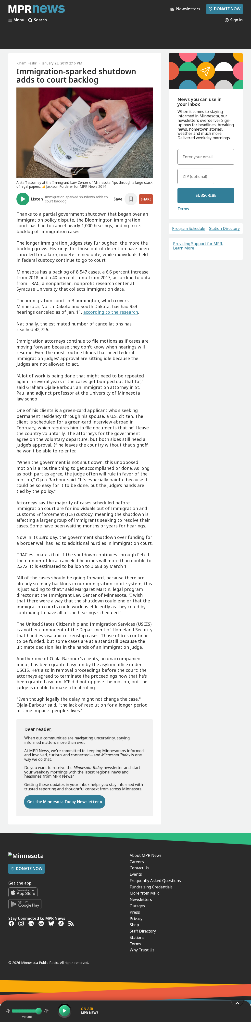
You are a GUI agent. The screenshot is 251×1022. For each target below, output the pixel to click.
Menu (18, 20)
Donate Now (224, 9)
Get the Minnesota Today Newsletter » (64, 801)
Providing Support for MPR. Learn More (198, 246)
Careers (137, 861)
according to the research (110, 312)
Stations (137, 937)
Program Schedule (188, 228)
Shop (134, 924)
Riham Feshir (26, 63)
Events (136, 874)
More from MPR (144, 893)
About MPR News (146, 855)
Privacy (136, 918)
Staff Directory (143, 931)
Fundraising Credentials (151, 887)
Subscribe (206, 195)
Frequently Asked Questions (155, 880)
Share (146, 199)
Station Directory (224, 228)
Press (135, 912)
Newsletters (141, 899)
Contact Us (139, 868)
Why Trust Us (142, 950)
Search (40, 20)
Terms (183, 209)
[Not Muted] (8, 1011)
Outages (137, 906)
